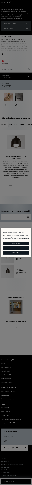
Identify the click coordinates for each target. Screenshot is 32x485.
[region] (16, 242)
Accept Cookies (16, 252)
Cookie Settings (16, 243)
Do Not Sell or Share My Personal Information (16, 248)
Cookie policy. (25, 238)
